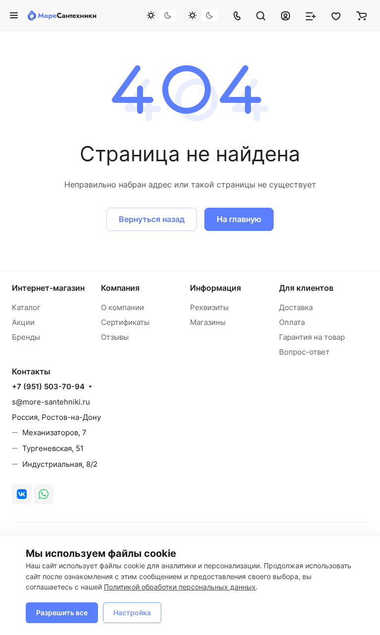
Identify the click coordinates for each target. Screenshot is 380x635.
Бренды (26, 337)
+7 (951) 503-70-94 (48, 386)
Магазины (208, 322)
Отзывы (115, 337)
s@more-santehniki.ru (51, 402)
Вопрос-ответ (304, 352)
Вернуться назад (152, 219)
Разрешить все (62, 612)
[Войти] (285, 15)
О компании (122, 307)
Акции (23, 322)
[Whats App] (43, 494)
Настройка (132, 612)
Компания (120, 288)
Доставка (296, 307)
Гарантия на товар (312, 337)
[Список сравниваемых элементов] (311, 15)
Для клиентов (306, 288)
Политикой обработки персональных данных (180, 587)
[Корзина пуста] (361, 15)
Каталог (26, 307)
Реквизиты (209, 307)
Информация (215, 288)
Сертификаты (125, 322)
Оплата (292, 322)
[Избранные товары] (336, 15)
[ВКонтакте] (22, 494)
